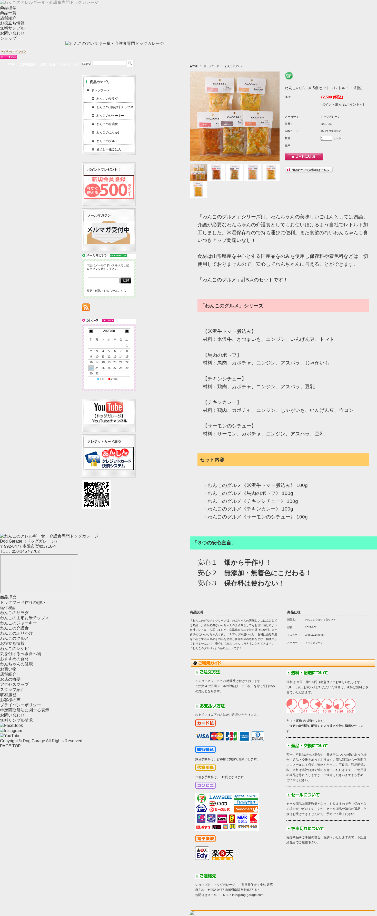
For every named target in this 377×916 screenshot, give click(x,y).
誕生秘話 (8, 607)
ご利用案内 (27, 64)
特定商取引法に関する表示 (24, 710)
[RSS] (86, 308)
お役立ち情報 (12, 23)
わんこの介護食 (107, 124)
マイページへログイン (13, 51)
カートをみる (8, 57)
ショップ (8, 38)
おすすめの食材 (14, 659)
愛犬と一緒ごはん (108, 149)
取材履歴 (8, 695)
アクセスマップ (14, 684)
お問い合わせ (12, 33)
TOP (11, 64)
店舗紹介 (8, 18)
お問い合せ (48, 64)
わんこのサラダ (107, 98)
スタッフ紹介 (12, 689)
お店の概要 (10, 679)
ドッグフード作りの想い (22, 602)
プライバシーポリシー (20, 705)
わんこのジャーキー (110, 115)
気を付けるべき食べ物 (20, 654)
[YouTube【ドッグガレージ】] (109, 422)
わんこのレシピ (14, 648)
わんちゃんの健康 (16, 664)
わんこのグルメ (234, 66)
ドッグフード (211, 66)
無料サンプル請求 (16, 720)
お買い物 (8, 669)
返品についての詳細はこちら (310, 169)
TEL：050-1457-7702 (20, 551)
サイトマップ (70, 64)
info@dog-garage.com (247, 895)
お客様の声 (10, 700)
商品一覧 (8, 13)
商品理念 (8, 7)
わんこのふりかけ (108, 132)
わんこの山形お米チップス (114, 107)
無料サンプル (12, 28)
